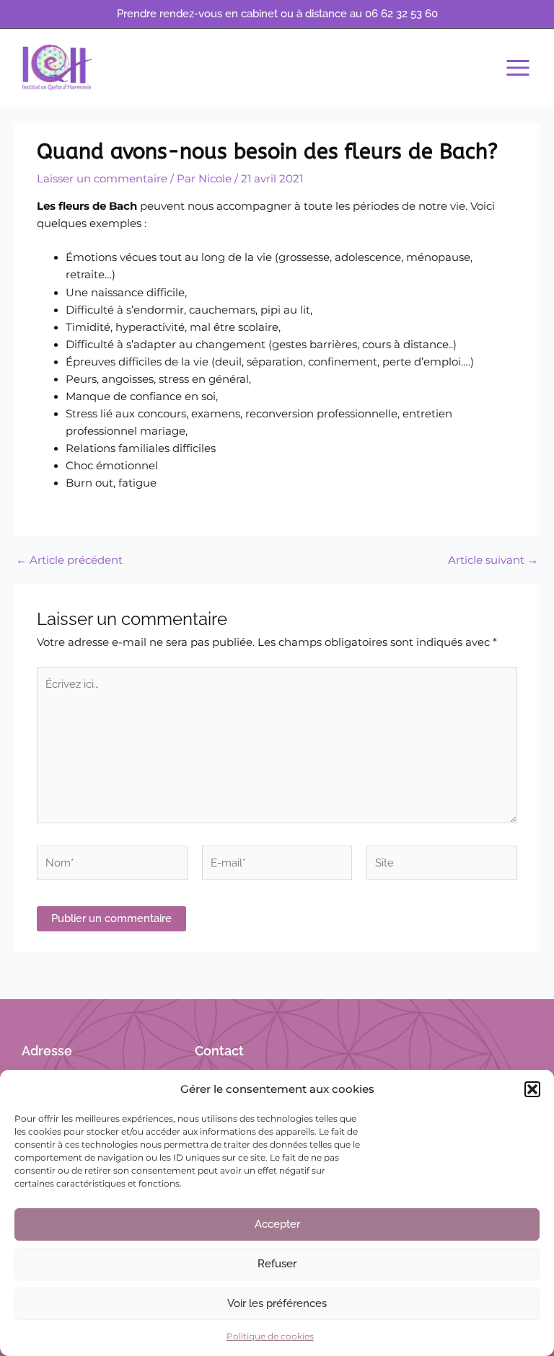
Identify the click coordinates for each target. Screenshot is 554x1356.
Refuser (277, 1263)
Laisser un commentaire (102, 178)
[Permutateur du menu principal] (518, 67)
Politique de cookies (270, 1336)
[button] (532, 1089)
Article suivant (493, 560)
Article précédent (69, 560)
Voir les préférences (277, 1303)
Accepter (277, 1224)
